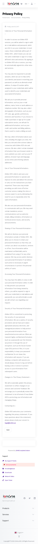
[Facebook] (24, 498)
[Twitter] (29, 498)
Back (8, 430)
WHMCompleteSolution (23, 450)
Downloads (8, 472)
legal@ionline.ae (10, 422)
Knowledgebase (10, 468)
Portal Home (6, 17)
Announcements (16, 17)
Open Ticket (8, 480)
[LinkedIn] (34, 498)
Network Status (9, 476)
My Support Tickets (10, 460)
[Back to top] (19, 536)
